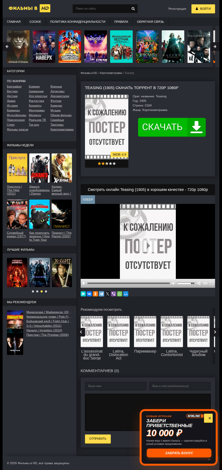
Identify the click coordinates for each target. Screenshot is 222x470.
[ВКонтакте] (89, 293)
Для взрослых (38, 96)
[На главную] (24, 8)
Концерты (35, 105)
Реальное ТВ (37, 120)
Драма (11, 100)
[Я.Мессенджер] (83, 293)
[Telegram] (101, 293)
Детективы (57, 91)
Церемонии (36, 91)
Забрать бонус (179, 453)
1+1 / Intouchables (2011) (44, 325)
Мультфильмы (16, 115)
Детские (12, 96)
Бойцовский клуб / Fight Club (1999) (49, 321)
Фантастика (36, 100)
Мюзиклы (35, 115)
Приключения (16, 120)
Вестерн (12, 91)
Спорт (11, 124)
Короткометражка (111, 73)
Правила (121, 21)
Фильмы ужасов (17, 129)
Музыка (55, 110)
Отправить (97, 438)
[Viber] (113, 293)
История (12, 105)
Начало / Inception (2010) (44, 330)
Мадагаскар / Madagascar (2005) (49, 312)
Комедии (56, 105)
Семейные (57, 120)
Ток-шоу (34, 124)
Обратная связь (150, 21)
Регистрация (177, 8)
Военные (56, 86)
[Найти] (133, 8)
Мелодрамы (37, 110)
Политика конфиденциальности (77, 21)
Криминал (13, 110)
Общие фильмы (61, 115)
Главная (14, 21)
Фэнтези (56, 100)
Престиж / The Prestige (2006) (47, 335)
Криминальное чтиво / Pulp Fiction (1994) (49, 316)
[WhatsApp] (119, 293)
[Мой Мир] (125, 293)
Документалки (60, 96)
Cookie (35, 21)
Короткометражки (61, 129)
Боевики (34, 86)
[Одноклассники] (95, 293)
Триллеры (57, 124)
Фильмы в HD (89, 73)
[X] (107, 293)
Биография (14, 86)
